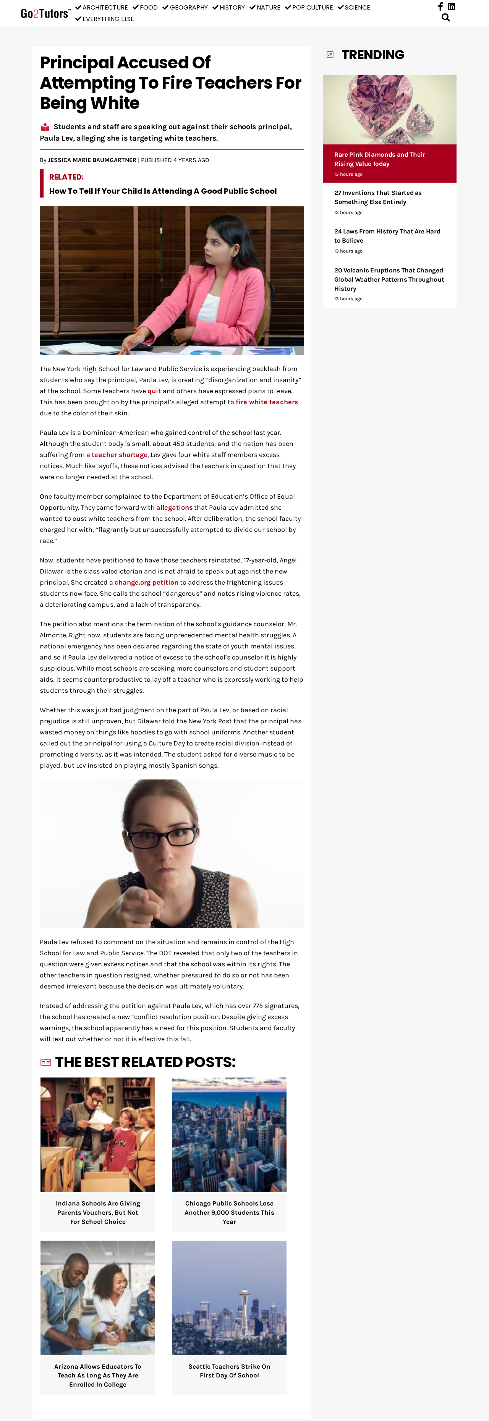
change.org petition (146, 582)
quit (155, 391)
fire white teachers (267, 402)
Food (149, 7)
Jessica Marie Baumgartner (92, 160)
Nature (268, 7)
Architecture (105, 7)
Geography (189, 7)
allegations (174, 508)
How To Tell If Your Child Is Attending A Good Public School (163, 191)
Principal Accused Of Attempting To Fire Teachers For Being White (171, 83)
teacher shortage (119, 455)
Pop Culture (312, 7)
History (232, 7)
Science (357, 7)
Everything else (108, 19)
